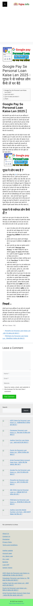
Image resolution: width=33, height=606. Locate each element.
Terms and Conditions (10, 545)
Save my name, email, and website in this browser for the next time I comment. (17, 389)
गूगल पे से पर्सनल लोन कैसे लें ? (12, 97)
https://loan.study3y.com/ (16, 603)
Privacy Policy (7, 542)
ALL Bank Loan (8, 556)
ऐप (15, 174)
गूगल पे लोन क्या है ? (9, 94)
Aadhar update (8, 550)
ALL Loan (6, 559)
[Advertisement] (16, 25)
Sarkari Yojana (7, 567)
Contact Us (6, 536)
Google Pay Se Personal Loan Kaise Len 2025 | (15, 91)
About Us (6, 533)
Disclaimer (6, 539)
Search (5, 407)
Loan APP (6, 565)
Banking (5, 562)
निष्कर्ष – (7, 99)
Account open (7, 553)
